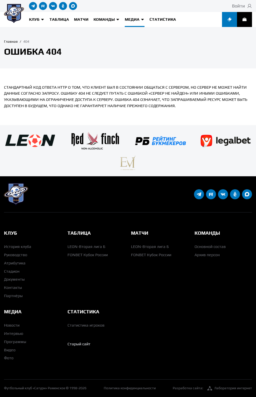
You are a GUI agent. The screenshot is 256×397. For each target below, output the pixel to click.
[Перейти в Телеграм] (33, 6)
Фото (9, 358)
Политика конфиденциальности (130, 388)
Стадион (12, 271)
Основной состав (210, 246)
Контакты (13, 287)
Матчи (81, 19)
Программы (15, 341)
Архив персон (207, 254)
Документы (14, 279)
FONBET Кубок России (88, 254)
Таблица (59, 19)
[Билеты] (229, 19)
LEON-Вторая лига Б (86, 246)
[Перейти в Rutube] (43, 6)
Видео (10, 350)
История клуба (17, 246)
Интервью (13, 333)
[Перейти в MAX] (73, 6)
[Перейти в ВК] (53, 6)
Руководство (15, 254)
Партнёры (13, 295)
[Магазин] (244, 19)
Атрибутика (15, 263)
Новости (12, 325)
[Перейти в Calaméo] (63, 6)
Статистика (163, 19)
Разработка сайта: (212, 388)
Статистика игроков (86, 325)
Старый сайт (79, 344)
